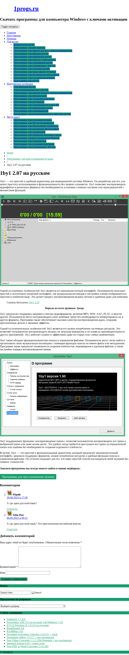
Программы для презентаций (30, 95)
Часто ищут (13, 117)
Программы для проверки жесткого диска (37, 135)
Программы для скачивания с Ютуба (34, 65)
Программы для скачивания (29, 132)
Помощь (11, 38)
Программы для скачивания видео (33, 62)
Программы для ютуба (26, 80)
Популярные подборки (20, 83)
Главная (11, 32)
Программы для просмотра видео (32, 56)
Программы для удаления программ (34, 98)
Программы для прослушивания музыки (30, 158)
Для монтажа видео (24, 86)
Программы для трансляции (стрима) (34, 71)
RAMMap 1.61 (15, 631)
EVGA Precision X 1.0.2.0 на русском (28, 625)
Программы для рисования (28, 101)
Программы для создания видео (31, 68)
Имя (2, 572)
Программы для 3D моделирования (33, 123)
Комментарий (9, 566)
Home (10, 152)
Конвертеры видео (24, 44)
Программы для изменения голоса (33, 107)
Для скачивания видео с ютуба (31, 89)
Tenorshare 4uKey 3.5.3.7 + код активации (30, 637)
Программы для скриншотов (29, 141)
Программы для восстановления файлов (36, 138)
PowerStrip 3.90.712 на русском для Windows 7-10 (35, 622)
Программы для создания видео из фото (36, 74)
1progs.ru (26, 8)
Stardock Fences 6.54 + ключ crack (26, 643)
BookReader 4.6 (15, 628)
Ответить (12, 508)
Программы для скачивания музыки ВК (36, 104)
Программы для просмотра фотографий (36, 129)
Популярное (14, 35)
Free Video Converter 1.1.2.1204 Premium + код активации (39, 640)
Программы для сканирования (30, 111)
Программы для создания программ (33, 144)
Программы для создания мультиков (34, 77)
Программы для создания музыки (32, 120)
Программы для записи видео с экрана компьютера (42, 50)
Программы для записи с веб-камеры (34, 59)
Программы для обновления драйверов (35, 126)
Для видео (12, 41)
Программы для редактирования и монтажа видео (42, 114)
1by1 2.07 (34, 302)
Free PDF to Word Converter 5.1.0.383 (27, 646)
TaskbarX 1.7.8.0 (16, 619)
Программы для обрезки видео (31, 53)
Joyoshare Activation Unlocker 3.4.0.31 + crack (32, 634)
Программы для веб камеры (29, 47)
